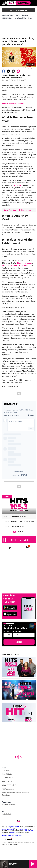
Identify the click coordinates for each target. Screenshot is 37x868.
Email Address (17, 631)
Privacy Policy (22, 829)
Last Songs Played (7, 15)
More (30, 18)
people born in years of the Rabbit (15, 265)
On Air (18, 15)
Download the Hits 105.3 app (9, 598)
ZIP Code (6, 631)
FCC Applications (8, 789)
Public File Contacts (9, 781)
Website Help (7, 814)
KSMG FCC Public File (9, 785)
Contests (25, 15)
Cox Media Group (13, 826)
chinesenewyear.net (24, 263)
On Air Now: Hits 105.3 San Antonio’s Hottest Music (19, 509)
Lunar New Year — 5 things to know (18, 210)
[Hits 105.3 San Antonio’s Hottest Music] (18, 3)
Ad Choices (29, 830)
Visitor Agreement (8, 829)
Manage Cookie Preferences (11, 835)
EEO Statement (7, 778)
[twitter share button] (8, 71)
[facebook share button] (3, 71)
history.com (16, 185)
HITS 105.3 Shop (7, 18)
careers (12, 832)
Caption (30, 64)
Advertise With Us (20, 18)
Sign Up (19, 642)
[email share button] (13, 71)
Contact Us (6, 770)
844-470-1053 (19, 539)
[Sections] (4, 3)
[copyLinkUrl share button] (18, 71)
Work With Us (7, 774)
